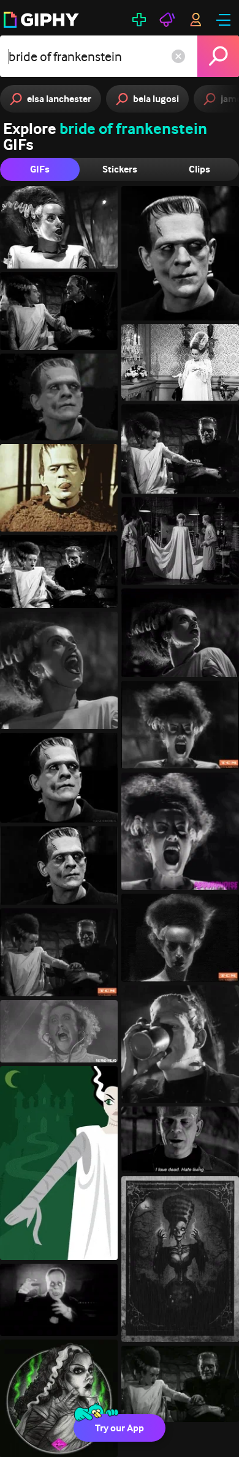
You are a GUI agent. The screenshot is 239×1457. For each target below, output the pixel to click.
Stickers (119, 169)
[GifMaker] (139, 19)
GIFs (40, 169)
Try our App (119, 1428)
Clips (199, 169)
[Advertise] (167, 19)
